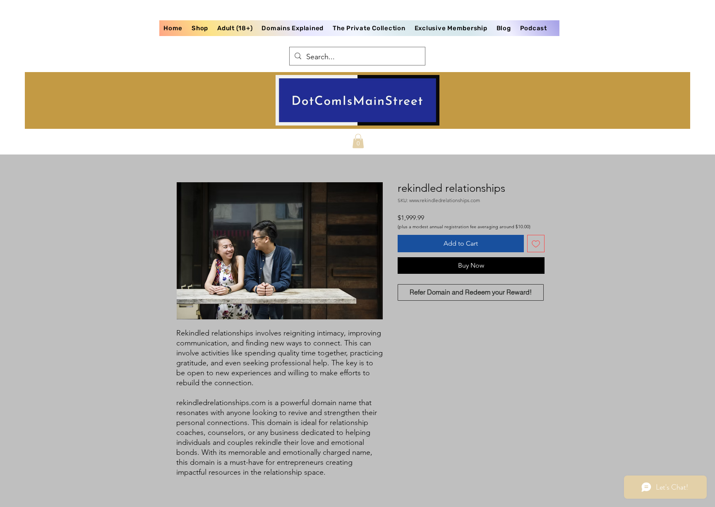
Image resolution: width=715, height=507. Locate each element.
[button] (358, 141)
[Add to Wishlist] (536, 243)
